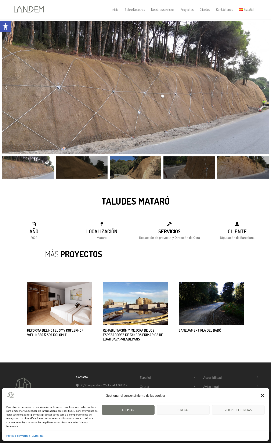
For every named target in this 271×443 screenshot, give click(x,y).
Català (144, 386)
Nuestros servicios (162, 9)
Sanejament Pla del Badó (200, 330)
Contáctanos (224, 9)
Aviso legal (38, 435)
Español (145, 377)
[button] (5, 26)
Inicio (115, 9)
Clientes (205, 9)
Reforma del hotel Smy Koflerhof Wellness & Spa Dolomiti (55, 332)
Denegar (183, 410)
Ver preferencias (238, 410)
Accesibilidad (212, 377)
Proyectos (187, 9)
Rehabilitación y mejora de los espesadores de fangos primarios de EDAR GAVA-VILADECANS (133, 334)
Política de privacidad (18, 435)
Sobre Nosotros (135, 9)
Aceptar (128, 410)
